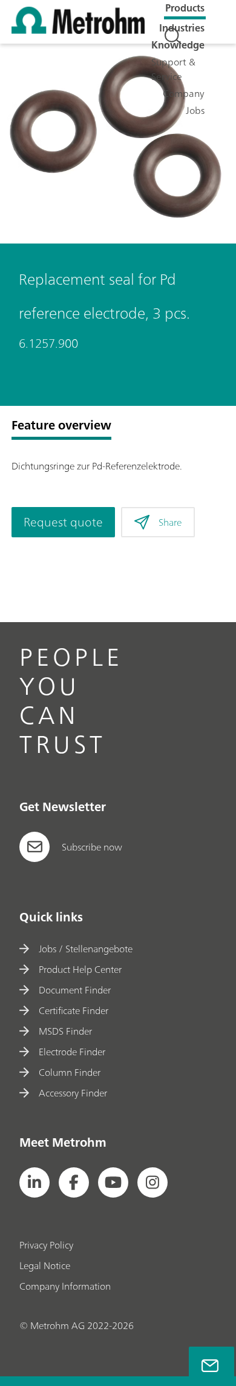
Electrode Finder (72, 1051)
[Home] (78, 30)
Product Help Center (80, 969)
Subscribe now (92, 846)
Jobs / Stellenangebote (85, 948)
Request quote (63, 521)
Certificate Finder (73, 1010)
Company (184, 93)
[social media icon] (34, 1182)
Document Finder (74, 990)
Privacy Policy (46, 1244)
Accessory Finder (73, 1093)
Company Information (65, 1286)
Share (170, 522)
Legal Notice (44, 1265)
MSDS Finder (65, 1031)
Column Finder (69, 1072)
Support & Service (173, 69)
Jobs (195, 110)
